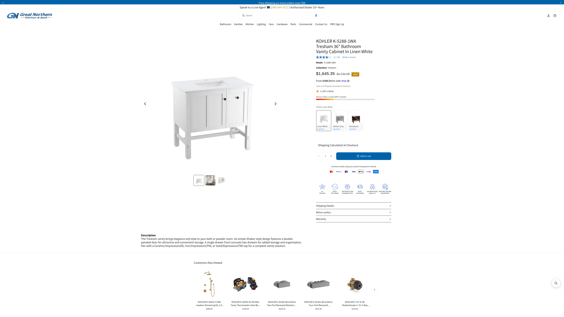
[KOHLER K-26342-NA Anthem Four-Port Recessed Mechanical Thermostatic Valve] (318, 284)
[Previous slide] (144, 104)
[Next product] (374, 290)
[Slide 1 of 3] (199, 180)
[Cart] (555, 15)
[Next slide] (276, 104)
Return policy (323, 212)
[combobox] (282, 15)
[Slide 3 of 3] (222, 180)
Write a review (349, 57)
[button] (316, 15)
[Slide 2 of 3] (210, 180)
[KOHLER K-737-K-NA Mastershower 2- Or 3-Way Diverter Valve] (355, 284)
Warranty (321, 219)
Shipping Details (325, 205)
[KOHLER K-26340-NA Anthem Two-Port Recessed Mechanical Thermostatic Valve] (282, 284)
